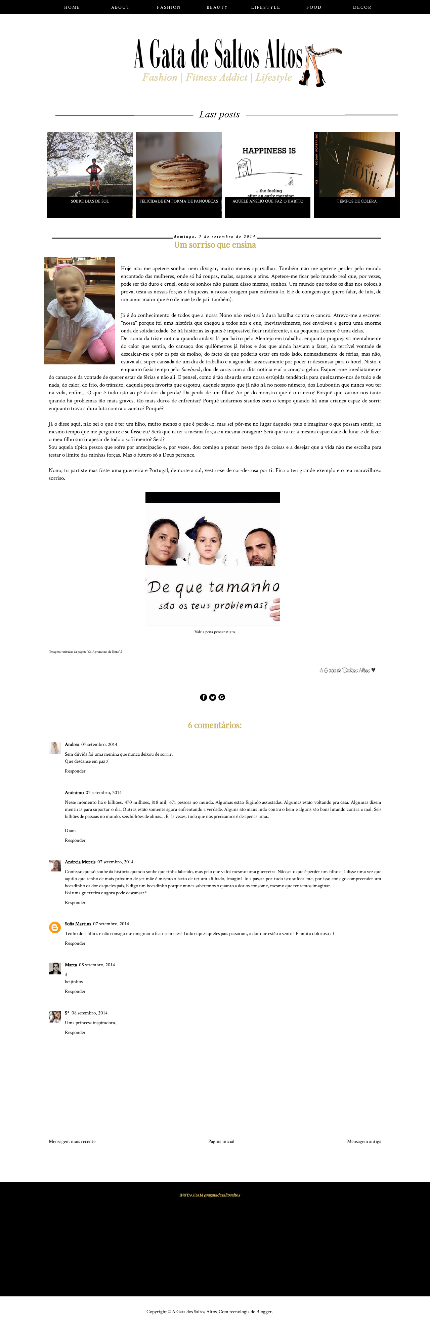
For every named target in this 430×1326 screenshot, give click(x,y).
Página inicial (221, 1141)
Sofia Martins (78, 924)
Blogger (264, 1312)
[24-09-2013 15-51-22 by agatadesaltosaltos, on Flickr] (350, 671)
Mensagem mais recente (72, 1141)
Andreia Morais (80, 862)
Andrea (72, 744)
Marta (71, 965)
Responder (75, 771)
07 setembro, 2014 (99, 744)
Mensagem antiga (364, 1141)
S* (67, 1013)
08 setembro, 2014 (97, 965)
